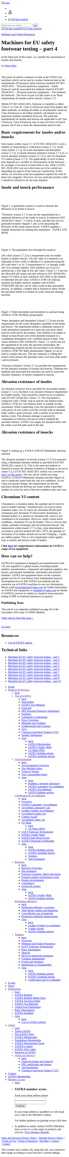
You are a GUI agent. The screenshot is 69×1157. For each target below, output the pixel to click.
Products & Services (18, 689)
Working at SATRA (25, 1052)
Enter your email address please (31, 1095)
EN (19, 28)
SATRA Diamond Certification (37, 840)
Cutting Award (29, 816)
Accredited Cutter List (33, 819)
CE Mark (26, 822)
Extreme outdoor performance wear (40, 877)
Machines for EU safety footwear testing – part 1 (33, 657)
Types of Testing (30, 771)
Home (11, 686)
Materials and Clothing (33, 723)
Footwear (26, 708)
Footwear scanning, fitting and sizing (40, 874)
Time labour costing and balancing (39, 910)
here (10, 545)
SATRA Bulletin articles (41, 753)
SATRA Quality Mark (40, 747)
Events (11, 982)
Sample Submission (31, 735)
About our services (25, 1055)
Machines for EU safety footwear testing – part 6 (33, 669)
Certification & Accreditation (30, 795)
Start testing (27, 702)
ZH (40, 28)
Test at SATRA (23, 695)
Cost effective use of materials (37, 913)
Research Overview (31, 868)
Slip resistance (29, 871)
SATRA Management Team (29, 1043)
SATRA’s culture (24, 1046)
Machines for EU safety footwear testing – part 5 (33, 666)
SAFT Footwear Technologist (37, 831)
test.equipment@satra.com (29, 587)
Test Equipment (23, 759)
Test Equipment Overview (35, 765)
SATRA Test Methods (33, 705)
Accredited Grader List (33, 813)
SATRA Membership (39, 744)
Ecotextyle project (31, 886)
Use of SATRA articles (20, 642)
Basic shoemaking (31, 949)
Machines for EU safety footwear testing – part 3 (33, 663)
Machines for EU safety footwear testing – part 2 (33, 660)
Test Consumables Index (34, 774)
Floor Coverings (30, 720)
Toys (24, 729)
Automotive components (34, 717)
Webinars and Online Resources (18, 34)
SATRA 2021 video (25, 1049)
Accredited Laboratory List (35, 807)
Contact (12, 1073)
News (11, 985)
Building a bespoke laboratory (44, 783)
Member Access (16, 1079)
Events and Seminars (32, 961)
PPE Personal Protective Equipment (40, 711)
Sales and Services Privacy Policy (19, 1138)
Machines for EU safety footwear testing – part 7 (33, 672)
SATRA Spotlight (24, 1013)
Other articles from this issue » (17, 618)
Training (32, 856)
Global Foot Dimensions (28, 1007)
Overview (26, 801)
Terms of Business (28, 1141)
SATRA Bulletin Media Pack (30, 998)
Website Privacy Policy (51, 1138)
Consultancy (28, 883)
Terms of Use (9, 1141)
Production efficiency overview (38, 907)
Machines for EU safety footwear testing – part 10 (34, 681)
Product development (32, 880)
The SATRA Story (24, 1034)
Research (19, 862)
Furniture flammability (33, 958)
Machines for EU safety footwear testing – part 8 (33, 675)
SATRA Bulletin (23, 995)
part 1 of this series (11, 474)
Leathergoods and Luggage (35, 726)
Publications (14, 988)
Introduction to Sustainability (36, 964)
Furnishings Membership (28, 1040)
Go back (5, 626)
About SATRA (23, 1031)
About (11, 1025)
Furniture (26, 714)
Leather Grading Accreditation (37, 810)
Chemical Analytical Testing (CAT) (40, 732)
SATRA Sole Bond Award (35, 837)
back (17, 692)
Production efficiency (26, 901)
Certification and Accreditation (44, 979)
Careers (55, 1141)
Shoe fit (25, 952)
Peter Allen (10, 65)
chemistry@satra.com (44, 590)
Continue (20, 1106)
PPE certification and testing (36, 1064)
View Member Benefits (36, 1132)
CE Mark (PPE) (36, 750)
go (35, 25)
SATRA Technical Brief (27, 1001)
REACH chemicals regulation (37, 955)
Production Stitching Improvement (39, 916)
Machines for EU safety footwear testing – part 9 (33, 678)
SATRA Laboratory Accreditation (46, 786)
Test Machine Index (31, 768)
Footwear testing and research (37, 1061)
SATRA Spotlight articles (41, 756)
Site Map (44, 1141)
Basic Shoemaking (24, 1010)
